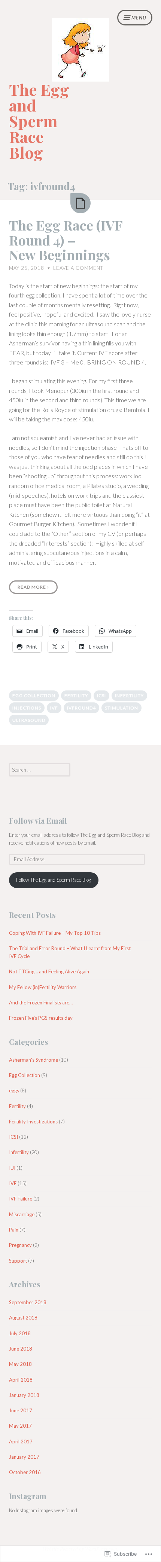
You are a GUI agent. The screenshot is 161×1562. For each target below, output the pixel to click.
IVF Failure (20, 1199)
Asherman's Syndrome (33, 1060)
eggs (14, 1090)
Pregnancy (20, 1245)
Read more (33, 587)
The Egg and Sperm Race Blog (39, 121)
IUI (12, 1168)
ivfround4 (81, 708)
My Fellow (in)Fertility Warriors (42, 987)
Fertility (76, 695)
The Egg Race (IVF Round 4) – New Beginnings (65, 239)
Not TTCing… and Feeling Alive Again (49, 971)
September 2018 (27, 1302)
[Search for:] (39, 770)
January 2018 (24, 1395)
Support (18, 1261)
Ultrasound (28, 720)
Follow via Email (38, 820)
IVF (54, 708)
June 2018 (20, 1349)
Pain (13, 1230)
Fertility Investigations (33, 1122)
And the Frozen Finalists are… (41, 1003)
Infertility (129, 695)
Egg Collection (33, 695)
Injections (26, 708)
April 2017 (21, 1441)
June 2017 (20, 1410)
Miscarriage (21, 1214)
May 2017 (20, 1426)
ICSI (101, 695)
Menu (138, 18)
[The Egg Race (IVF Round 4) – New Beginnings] (80, 203)
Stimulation (121, 708)
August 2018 (23, 1318)
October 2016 (25, 1472)
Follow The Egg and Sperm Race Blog (53, 880)
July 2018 (20, 1333)
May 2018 (20, 1364)
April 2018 (21, 1380)
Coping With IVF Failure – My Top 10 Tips (55, 933)
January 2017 (24, 1457)
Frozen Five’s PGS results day (41, 1018)
